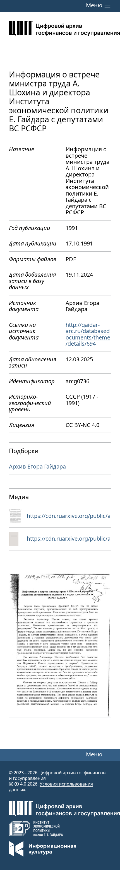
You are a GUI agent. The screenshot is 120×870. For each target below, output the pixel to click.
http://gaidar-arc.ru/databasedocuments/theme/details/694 (88, 334)
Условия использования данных (51, 787)
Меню (95, 5)
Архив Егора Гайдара (37, 466)
